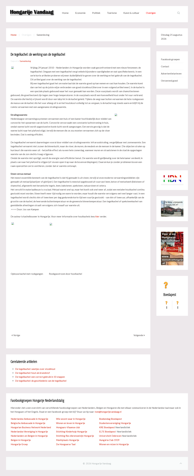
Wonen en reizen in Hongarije (114, 444)
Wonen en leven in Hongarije (70, 423)
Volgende (139, 335)
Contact (165, 66)
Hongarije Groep (19, 444)
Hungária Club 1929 (109, 440)
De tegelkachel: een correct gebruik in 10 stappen (40, 376)
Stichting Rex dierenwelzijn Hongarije (75, 435)
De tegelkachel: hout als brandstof (32, 372)
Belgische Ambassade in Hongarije (28, 423)
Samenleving (25, 61)
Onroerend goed (169, 80)
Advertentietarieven (171, 73)
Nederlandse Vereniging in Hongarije (29, 431)
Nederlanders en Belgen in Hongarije (29, 435)
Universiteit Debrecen (110, 435)
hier (97, 216)
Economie (80, 12)
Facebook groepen (170, 59)
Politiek (96, 12)
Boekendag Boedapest (110, 418)
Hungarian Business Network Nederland (31, 427)
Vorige (16, 335)
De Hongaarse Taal (65, 444)
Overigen (151, 12)
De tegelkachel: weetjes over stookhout (35, 369)
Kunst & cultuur (131, 12)
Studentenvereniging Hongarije (115, 423)
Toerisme (112, 12)
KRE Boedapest (107, 427)
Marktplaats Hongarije (67, 440)
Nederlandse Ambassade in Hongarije (29, 418)
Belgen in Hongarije (21, 440)
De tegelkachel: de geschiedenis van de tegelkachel (40, 380)
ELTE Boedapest (107, 431)
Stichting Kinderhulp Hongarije (71, 431)
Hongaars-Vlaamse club (68, 427)
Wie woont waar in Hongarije (70, 418)
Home (65, 12)
